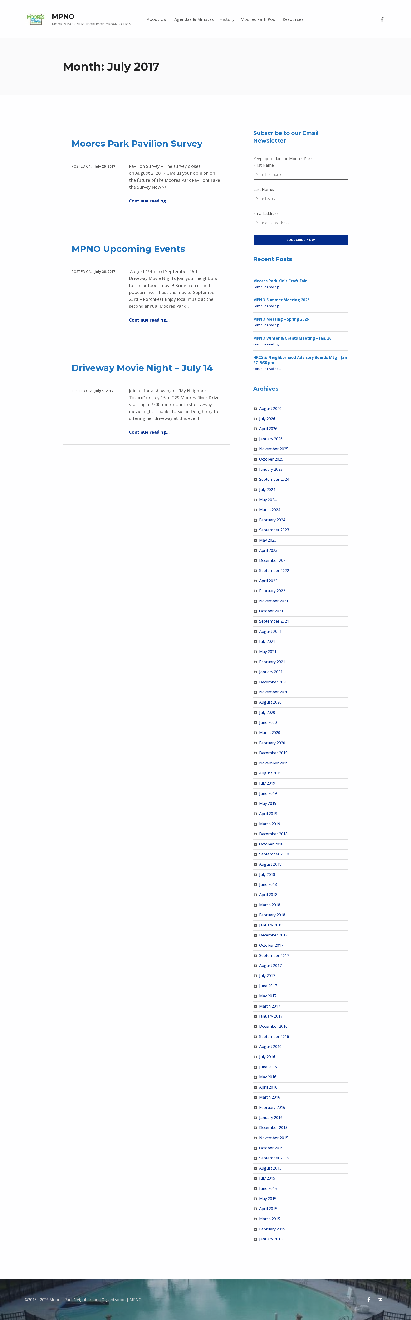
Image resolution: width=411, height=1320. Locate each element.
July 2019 (267, 783)
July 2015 (267, 1178)
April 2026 (268, 428)
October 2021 (271, 611)
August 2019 (270, 773)
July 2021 (267, 641)
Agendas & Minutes (194, 19)
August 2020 (270, 702)
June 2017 (268, 986)
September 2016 (274, 1036)
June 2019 (268, 793)
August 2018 (270, 864)
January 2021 (271, 671)
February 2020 (272, 742)
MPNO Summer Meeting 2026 (281, 299)
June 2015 (268, 1188)
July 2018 (267, 874)
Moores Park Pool (258, 19)
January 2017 (271, 1016)
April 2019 (268, 813)
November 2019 (273, 763)
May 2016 (267, 1077)
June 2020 (268, 722)
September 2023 (274, 530)
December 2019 (273, 752)
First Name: (263, 165)
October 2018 (271, 844)
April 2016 (268, 1087)
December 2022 (273, 560)
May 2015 (267, 1198)
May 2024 (267, 499)
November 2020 (273, 692)
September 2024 (274, 479)
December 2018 (273, 833)
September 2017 (274, 955)
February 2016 (272, 1107)
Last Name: (263, 189)
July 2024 (267, 489)
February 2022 (272, 590)
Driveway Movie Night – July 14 (142, 367)
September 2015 (274, 1158)
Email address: (266, 213)
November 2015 (273, 1137)
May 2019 (267, 803)
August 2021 (270, 631)
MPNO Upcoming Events (128, 248)
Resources (293, 19)
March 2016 (269, 1097)
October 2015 (271, 1148)
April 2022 (268, 580)
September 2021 (274, 621)
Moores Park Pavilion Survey (137, 143)
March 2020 (269, 732)
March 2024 (269, 509)
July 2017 (267, 975)
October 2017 (271, 945)
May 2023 (267, 540)
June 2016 (268, 1067)
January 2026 (271, 439)
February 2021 (272, 661)
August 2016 (270, 1046)
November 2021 (273, 601)
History (227, 19)
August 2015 (270, 1168)
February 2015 (272, 1229)
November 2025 (273, 448)
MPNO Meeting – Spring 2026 (281, 319)
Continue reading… (149, 201)
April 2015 (268, 1208)
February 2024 (272, 520)
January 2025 (271, 469)
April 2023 (268, 550)
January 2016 (271, 1117)
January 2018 (271, 925)
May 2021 (267, 651)
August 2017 (270, 965)
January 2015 (271, 1239)
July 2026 (267, 418)
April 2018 (268, 894)
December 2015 (273, 1127)
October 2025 (271, 459)
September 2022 (274, 570)
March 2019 (269, 823)
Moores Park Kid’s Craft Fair (280, 280)
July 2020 (267, 712)
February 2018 (272, 914)
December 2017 (273, 935)
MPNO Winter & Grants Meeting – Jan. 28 (292, 338)
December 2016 (273, 1026)
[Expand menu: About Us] (169, 19)
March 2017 (269, 1006)
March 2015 (269, 1218)
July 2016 (267, 1056)
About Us (156, 19)
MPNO (63, 16)
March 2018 (269, 904)
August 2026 (270, 408)
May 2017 (267, 995)
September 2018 (274, 854)
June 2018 (268, 884)
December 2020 (273, 682)
